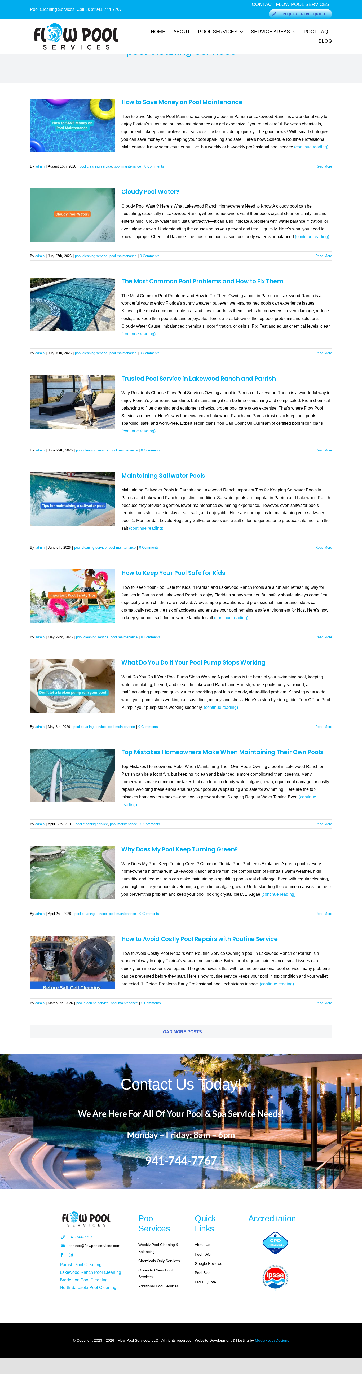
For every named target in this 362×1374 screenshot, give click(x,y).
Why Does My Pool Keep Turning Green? (179, 849)
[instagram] (71, 1255)
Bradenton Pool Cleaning (84, 1280)
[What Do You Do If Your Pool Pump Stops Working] (72, 686)
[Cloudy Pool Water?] (72, 215)
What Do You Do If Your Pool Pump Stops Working (193, 663)
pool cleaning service (96, 166)
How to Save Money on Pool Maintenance (181, 102)
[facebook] (62, 1255)
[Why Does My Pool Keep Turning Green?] (72, 872)
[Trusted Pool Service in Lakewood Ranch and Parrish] (72, 402)
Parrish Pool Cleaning (80, 1264)
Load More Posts (181, 1032)
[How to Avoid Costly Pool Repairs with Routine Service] (72, 962)
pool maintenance (127, 166)
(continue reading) (311, 147)
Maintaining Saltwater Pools (163, 476)
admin (40, 166)
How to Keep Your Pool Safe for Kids (173, 573)
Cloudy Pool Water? (150, 192)
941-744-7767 (108, 9)
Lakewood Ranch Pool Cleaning (90, 1272)
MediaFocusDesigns (272, 1340)
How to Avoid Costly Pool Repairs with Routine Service (199, 939)
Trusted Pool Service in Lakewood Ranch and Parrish (198, 379)
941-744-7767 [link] (80, 1237)
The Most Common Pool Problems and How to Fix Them (202, 281)
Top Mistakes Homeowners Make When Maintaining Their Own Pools (222, 752)
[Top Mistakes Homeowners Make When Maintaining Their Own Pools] (72, 775)
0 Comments (154, 166)
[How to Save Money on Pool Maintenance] (72, 125)
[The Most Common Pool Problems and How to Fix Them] (72, 304)
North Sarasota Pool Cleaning (88, 1287)
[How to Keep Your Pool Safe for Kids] (72, 596)
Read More (323, 166)
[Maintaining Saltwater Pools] (72, 499)
